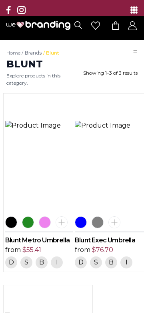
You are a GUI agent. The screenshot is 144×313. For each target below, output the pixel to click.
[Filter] (135, 52)
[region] (72, 156)
